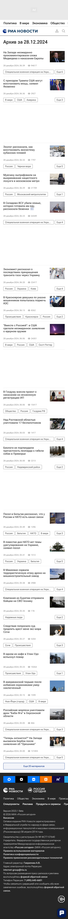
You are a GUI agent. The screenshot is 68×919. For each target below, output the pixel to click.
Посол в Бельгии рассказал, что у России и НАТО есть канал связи (24, 516)
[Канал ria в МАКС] (9, 779)
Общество (23, 798)
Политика (8, 798)
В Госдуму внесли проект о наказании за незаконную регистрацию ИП (19, 394)
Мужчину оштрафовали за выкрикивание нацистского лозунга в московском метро (21, 178)
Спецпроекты (11, 804)
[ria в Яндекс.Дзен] (21, 779)
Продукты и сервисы (48, 804)
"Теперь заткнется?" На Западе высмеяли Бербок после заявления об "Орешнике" (22, 741)
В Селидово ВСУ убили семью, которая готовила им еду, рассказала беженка (22, 206)
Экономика (38, 798)
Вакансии (8, 817)
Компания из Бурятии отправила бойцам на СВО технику (23, 600)
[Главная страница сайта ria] (20, 31)
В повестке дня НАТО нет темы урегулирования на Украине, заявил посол (22, 545)
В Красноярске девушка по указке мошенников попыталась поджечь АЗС (24, 300)
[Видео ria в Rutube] (58, 779)
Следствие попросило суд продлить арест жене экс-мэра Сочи (22, 629)
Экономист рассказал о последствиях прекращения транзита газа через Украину (21, 272)
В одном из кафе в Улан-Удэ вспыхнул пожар (20, 655)
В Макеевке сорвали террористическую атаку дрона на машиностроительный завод (24, 573)
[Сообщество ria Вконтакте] (34, 779)
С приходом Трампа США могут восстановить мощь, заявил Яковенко (22, 83)
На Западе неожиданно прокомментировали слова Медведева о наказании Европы (23, 55)
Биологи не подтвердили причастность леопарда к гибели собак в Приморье (23, 450)
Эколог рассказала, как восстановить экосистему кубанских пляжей (19, 149)
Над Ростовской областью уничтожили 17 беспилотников (22, 421)
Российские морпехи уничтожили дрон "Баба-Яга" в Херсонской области (23, 713)
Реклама (28, 804)
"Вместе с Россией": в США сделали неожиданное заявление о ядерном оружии (24, 328)
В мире (52, 798)
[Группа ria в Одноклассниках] (46, 779)
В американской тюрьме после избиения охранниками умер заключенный (22, 685)
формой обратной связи (33, 876)
